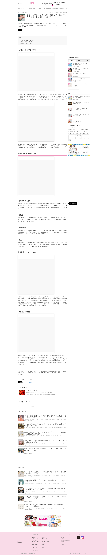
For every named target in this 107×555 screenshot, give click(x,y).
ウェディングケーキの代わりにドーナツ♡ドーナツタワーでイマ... (81, 74)
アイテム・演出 (44, 538)
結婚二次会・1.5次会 (35, 541)
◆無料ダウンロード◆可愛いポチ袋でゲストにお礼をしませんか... (81, 109)
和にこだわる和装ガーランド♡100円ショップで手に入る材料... (81, 103)
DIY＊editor (75, 105)
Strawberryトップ (21, 8)
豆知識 (43, 544)
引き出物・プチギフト (45, 541)
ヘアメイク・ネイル (35, 547)
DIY (42, 540)
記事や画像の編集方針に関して (66, 540)
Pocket (30, 30)
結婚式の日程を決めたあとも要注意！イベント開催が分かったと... (81, 85)
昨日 (72, 60)
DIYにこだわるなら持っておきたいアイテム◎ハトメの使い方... (81, 115)
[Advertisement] (42, 460)
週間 (79, 60)
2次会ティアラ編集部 (28, 420)
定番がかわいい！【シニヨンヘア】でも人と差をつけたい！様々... (81, 69)
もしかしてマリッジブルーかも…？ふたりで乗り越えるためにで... (81, 79)
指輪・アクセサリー (35, 544)
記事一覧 (62, 537)
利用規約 (62, 541)
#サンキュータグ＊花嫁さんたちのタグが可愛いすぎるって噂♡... (81, 97)
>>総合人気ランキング (73, 89)
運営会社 (62, 544)
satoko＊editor (75, 76)
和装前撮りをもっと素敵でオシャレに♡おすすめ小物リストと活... (81, 64)
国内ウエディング (34, 537)
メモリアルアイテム (35, 550)
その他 (43, 547)
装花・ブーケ (44, 537)
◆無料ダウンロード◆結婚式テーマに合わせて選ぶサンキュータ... (81, 120)
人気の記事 (62, 538)
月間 (87, 60)
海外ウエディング (34, 538)
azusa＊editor (27, 428)
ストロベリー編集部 (32, 390)
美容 (32, 548)
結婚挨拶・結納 (32, 8)
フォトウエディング (35, 540)
